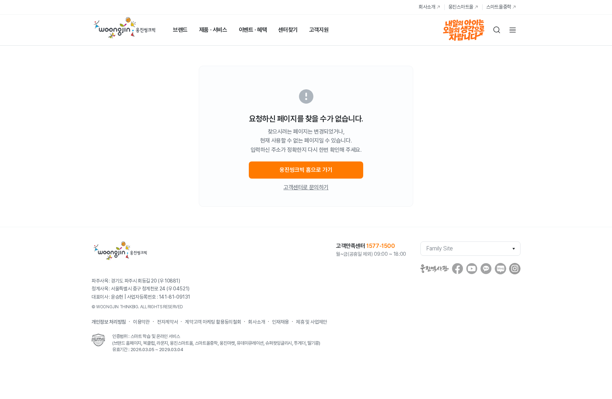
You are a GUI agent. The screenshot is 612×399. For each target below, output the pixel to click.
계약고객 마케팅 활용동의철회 (213, 322)
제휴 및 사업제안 (311, 322)
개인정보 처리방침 (109, 322)
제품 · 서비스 (213, 29)
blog (500, 268)
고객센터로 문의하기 (306, 187)
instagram (514, 268)
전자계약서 (167, 322)
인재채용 (280, 322)
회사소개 (427, 7)
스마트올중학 (498, 7)
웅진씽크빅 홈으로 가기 (306, 169)
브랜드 (180, 29)
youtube (472, 268)
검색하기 (497, 30)
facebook (457, 268)
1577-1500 (380, 246)
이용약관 (141, 322)
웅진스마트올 (460, 7)
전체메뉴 (512, 30)
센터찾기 (287, 29)
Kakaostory (486, 268)
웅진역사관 (434, 268)
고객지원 (319, 29)
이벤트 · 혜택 (253, 29)
